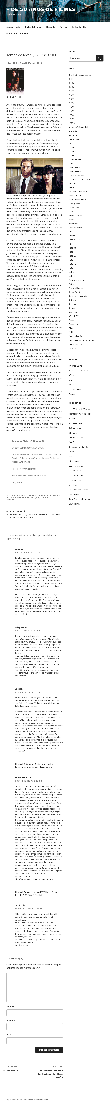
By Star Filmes (75, 428)
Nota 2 (72, 260)
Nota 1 (71, 252)
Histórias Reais (75, 216)
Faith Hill (72, 183)
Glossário (50, 27)
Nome (10, 1006)
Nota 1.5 (72, 256)
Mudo (71, 232)
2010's (71, 119)
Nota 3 (10, 498)
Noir (70, 244)
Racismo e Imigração (27, 498)
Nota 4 (72, 276)
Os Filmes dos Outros (78, 489)
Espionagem (74, 167)
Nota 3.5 (72, 272)
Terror (71, 320)
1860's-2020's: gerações (80, 75)
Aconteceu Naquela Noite (80, 414)
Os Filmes (73, 485)
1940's (71, 91)
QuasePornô (74, 292)
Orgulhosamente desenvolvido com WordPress (27, 1099)
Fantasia (72, 187)
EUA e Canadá (28, 495)
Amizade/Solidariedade (79, 127)
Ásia (70, 380)
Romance (73, 308)
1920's (71, 83)
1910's (71, 79)
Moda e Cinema (75, 471)
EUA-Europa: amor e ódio (80, 179)
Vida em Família (75, 336)
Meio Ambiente (75, 228)
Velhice (72, 332)
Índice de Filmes (33, 27)
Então (71, 452)
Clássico (72, 143)
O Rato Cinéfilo (75, 480)
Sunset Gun (74, 494)
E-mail (10, 1020)
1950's (71, 95)
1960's (71, 99)
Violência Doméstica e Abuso (82, 340)
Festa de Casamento (78, 191)
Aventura (73, 135)
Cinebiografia (74, 139)
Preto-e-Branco (76, 288)
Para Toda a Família (77, 280)
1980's (71, 107)
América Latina (75, 366)
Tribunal (11, 500)
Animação (73, 131)
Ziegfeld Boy (74, 504)
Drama (56, 495)
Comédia (73, 151)
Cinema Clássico (76, 437)
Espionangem (75, 171)
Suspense (45, 498)
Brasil (71, 385)
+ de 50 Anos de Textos (17, 33)
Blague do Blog (75, 423)
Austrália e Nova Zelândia (80, 370)
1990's (47, 495)
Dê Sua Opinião (79, 27)
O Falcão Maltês (76, 475)
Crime (71, 155)
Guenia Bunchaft (24, 777)
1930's (71, 87)
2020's (72, 123)
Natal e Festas (75, 240)
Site (8, 1034)
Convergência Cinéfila (78, 447)
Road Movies (74, 304)
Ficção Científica (76, 195)
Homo (71, 220)
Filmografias (74, 203)
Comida (72, 147)
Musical (72, 236)
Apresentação (13, 27)
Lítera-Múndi (74, 461)
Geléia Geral (74, 207)
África (71, 375)
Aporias (72, 418)
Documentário (75, 159)
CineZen (72, 442)
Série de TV (74, 316)
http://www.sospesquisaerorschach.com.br (34, 879)
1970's (71, 103)
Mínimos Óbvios (76, 466)
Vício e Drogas (75, 344)
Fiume (71, 456)
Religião (72, 300)
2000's (72, 115)
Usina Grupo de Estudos (79, 499)
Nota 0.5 (72, 248)
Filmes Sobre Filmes (78, 199)
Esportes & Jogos (77, 175)
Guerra (72, 211)
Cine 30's (73, 433)
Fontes (63, 27)
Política (72, 284)
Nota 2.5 (72, 264)
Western (72, 348)
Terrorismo (73, 324)
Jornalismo (73, 224)
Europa (72, 394)
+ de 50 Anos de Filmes (41, 9)
